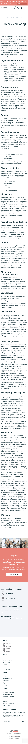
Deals (4, 658)
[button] (24, 8)
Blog (4, 683)
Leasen (5, 701)
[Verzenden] (23, 721)
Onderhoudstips (7, 705)
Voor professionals (7, 678)
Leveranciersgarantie (8, 703)
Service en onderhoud (8, 692)
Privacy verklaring (14, 738)
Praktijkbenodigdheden (9, 667)
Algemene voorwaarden (14, 736)
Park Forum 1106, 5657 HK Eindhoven (11, 618)
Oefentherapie (6, 664)
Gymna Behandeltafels (9, 660)
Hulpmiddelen (6, 669)
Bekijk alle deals (22, 3)
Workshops (6, 680)
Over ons (5, 676)
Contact (5, 685)
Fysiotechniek (6, 662)
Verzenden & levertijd (8, 696)
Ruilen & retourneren (8, 699)
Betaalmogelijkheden (8, 694)
